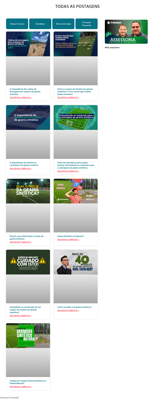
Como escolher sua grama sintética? (74, 307)
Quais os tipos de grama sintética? (132, 89)
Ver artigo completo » (20, 97)
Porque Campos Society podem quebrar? (131, 73)
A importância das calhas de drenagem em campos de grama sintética (25, 91)
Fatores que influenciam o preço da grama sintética (26, 237)
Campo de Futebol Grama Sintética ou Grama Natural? (28, 382)
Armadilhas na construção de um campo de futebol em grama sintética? (25, 309)
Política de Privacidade (9, 397)
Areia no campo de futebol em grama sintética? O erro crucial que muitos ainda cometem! (75, 91)
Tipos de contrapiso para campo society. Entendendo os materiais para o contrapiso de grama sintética (75, 165)
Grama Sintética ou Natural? (70, 236)
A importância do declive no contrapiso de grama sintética (24, 164)
